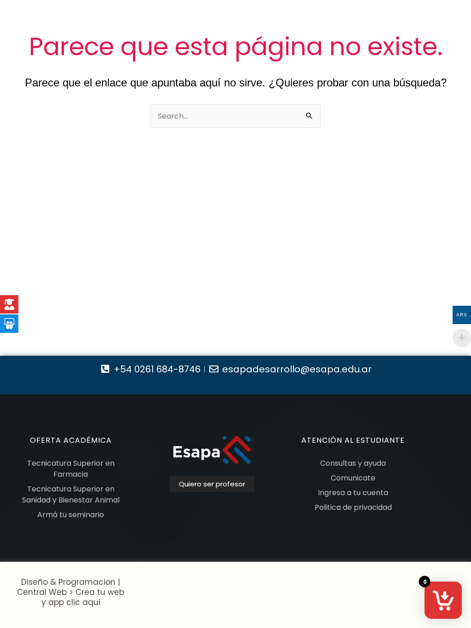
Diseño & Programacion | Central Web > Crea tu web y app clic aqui (70, 592)
